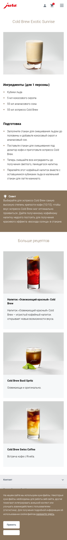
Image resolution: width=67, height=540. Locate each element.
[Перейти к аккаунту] (45, 6)
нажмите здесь (45, 514)
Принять (11, 524)
